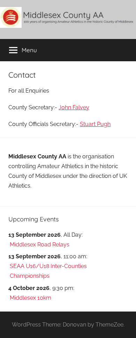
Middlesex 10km (30, 297)
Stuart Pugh (95, 124)
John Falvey (74, 107)
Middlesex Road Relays (39, 244)
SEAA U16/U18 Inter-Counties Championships (48, 271)
